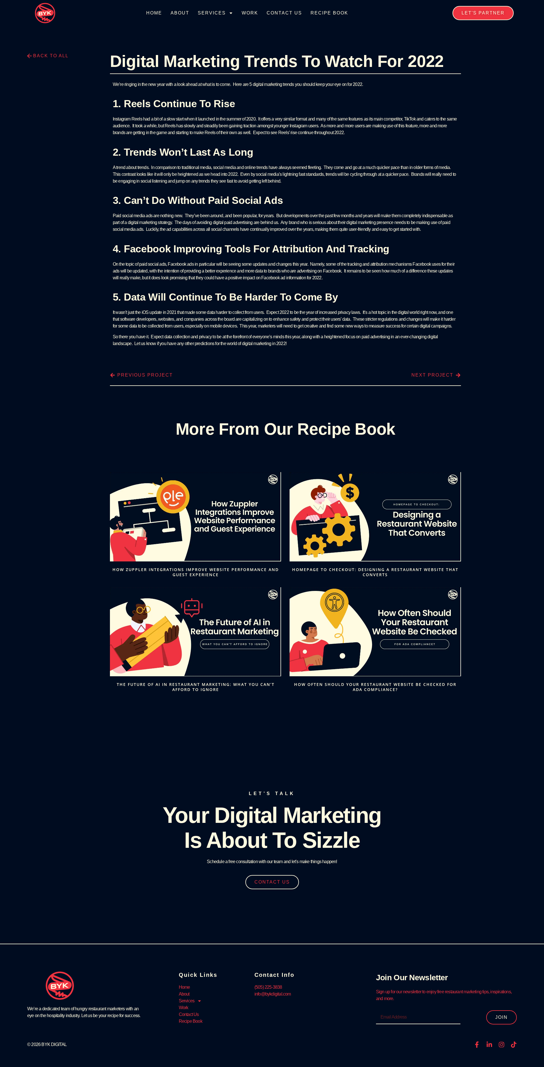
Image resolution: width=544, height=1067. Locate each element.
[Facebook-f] (477, 1044)
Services (212, 12)
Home (154, 12)
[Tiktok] (514, 1044)
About (180, 12)
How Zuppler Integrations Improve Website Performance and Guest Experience (195, 572)
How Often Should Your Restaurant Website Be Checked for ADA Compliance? (375, 687)
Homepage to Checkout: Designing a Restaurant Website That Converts (375, 572)
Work (250, 12)
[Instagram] (501, 1044)
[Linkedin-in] (489, 1044)
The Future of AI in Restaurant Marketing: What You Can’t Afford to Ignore (196, 687)
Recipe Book (329, 12)
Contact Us (284, 12)
